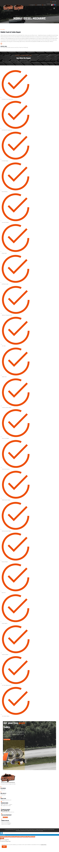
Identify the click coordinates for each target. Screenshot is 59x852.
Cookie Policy (43, 844)
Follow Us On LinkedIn (5, 824)
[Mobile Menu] (55, 8)
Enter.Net (52, 829)
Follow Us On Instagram (6, 823)
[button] (7, 739)
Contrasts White (12, 836)
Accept (4, 846)
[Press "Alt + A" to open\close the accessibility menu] (1, 833)
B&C (1, 836)
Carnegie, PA (32, 4)
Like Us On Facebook (5, 822)
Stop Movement (19, 836)
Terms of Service (38, 830)
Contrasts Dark (6, 836)
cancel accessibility (5, 839)
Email (45, 4)
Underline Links (32, 836)
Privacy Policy (32, 830)
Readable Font (25, 836)
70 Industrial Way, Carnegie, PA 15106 (8, 784)
